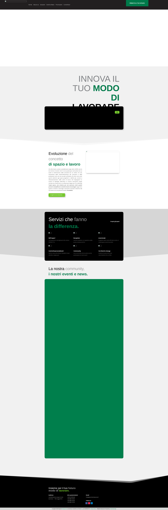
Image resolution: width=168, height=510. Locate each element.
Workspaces (64, 508)
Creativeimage (113, 508)
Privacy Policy (93, 508)
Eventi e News (50, 5)
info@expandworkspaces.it (92, 497)
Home (30, 5)
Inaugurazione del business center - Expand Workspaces (66, 444)
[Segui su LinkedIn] (92, 503)
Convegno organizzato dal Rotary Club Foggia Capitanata (66, 390)
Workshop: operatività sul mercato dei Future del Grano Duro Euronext (70, 286)
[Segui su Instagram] (89, 503)
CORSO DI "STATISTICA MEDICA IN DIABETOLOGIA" (63, 323)
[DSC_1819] (102, 151)
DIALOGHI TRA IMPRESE (55, 335)
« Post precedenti (52, 454)
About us (36, 5)
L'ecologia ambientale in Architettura (60, 362)
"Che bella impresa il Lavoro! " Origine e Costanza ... (64, 348)
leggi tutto (51, 290)
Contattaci (67, 5)
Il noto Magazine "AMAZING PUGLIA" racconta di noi (64, 376)
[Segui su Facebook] (86, 503)
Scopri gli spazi (114, 221)
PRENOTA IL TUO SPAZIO (137, 3)
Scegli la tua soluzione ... (56, 195)
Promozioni (59, 5)
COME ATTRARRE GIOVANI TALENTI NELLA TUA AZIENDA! (65, 300)
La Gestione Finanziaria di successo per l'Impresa (63, 312)
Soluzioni (42, 5)
